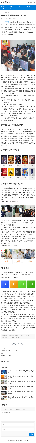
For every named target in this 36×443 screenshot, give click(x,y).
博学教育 (7, 361)
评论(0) (19, 18)
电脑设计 (7, 12)
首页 (2, 12)
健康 (28, 6)
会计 (11, 8)
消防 (20, 6)
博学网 (13, 440)
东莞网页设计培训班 (6, 355)
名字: (4, 424)
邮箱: (4, 429)
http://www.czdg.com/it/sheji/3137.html (11, 337)
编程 (2, 6)
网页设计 (7, 22)
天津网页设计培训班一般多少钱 (9, 350)
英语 (2, 8)
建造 (11, 6)
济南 (3, 22)
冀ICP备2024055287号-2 (22, 440)
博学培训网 (5, 2)
